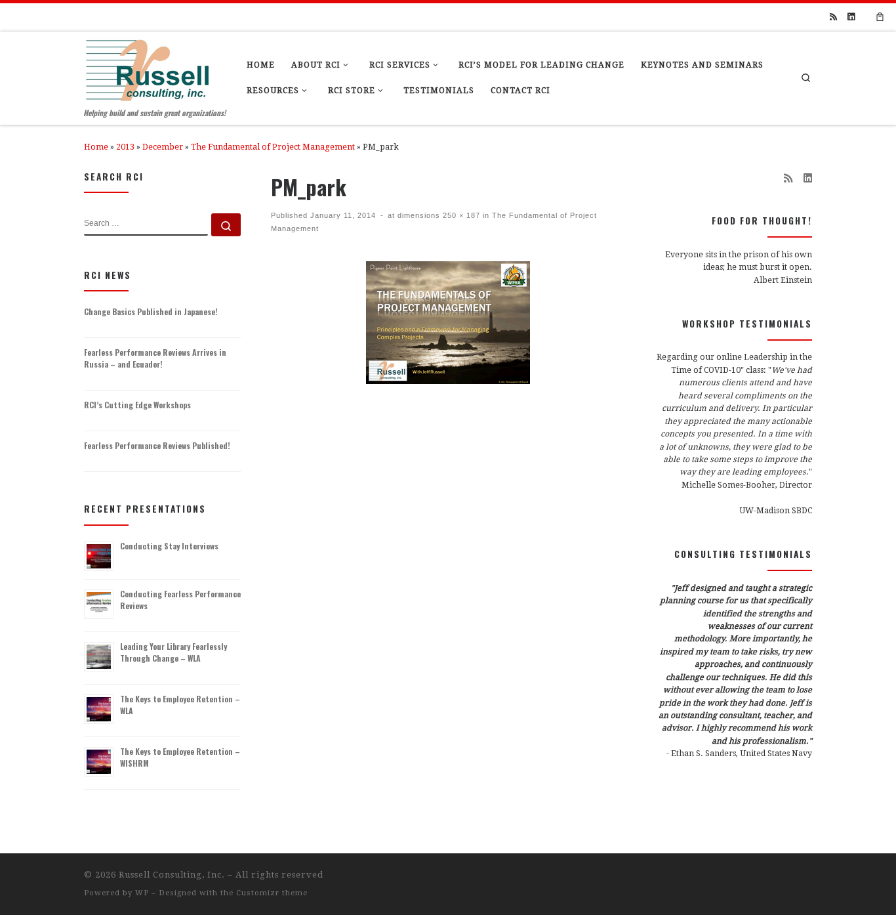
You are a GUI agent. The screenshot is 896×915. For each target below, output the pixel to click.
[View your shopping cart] (880, 17)
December (162, 147)
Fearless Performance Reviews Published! (157, 445)
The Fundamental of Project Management (273, 147)
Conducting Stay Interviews (169, 545)
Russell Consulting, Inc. (172, 875)
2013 (125, 147)
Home (96, 147)
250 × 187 (460, 215)
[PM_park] (448, 322)
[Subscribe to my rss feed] (833, 17)
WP (142, 893)
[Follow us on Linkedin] (851, 17)
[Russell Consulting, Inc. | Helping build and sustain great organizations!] (147, 67)
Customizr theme (272, 893)
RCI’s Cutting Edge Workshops (137, 404)
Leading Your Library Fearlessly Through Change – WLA (173, 652)
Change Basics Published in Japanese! (151, 311)
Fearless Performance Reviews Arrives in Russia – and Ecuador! (155, 358)
